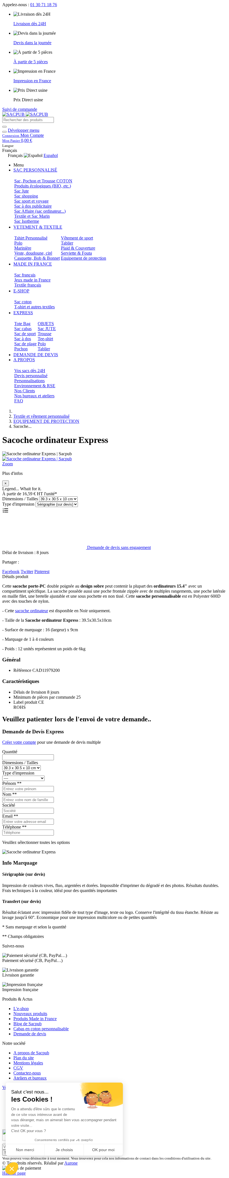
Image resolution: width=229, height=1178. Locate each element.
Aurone (71, 1163)
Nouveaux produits (30, 1013)
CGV (18, 1068)
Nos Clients (24, 390)
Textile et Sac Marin (32, 216)
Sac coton (23, 301)
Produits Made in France (35, 1018)
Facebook (11, 571)
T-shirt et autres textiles (34, 306)
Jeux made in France (32, 280)
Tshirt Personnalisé (30, 238)
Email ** (10, 816)
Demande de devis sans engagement (118, 547)
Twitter (27, 571)
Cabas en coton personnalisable (41, 1028)
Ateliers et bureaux (30, 1078)
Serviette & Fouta (76, 253)
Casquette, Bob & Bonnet (37, 258)
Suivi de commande (19, 109)
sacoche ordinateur (31, 610)
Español (51, 155)
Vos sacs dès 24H (29, 370)
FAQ (18, 400)
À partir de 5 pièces (30, 61)
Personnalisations (29, 380)
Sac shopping (26, 196)
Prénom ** (12, 783)
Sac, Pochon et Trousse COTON (43, 181)
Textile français (27, 285)
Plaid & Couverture (78, 248)
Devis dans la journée (32, 42)
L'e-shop (21, 1008)
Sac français (24, 275)
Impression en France (32, 80)
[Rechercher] (4, 127)
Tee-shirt (45, 338)
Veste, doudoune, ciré (33, 253)
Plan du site (23, 1057)
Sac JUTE (47, 328)
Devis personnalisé (30, 375)
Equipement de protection (83, 258)
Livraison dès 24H (29, 23)
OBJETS (46, 323)
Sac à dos (22, 338)
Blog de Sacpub (27, 1023)
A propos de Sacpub (31, 1052)
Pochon (21, 348)
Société (8, 805)
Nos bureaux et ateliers (34, 395)
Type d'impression (18, 504)
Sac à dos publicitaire (33, 206)
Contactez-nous (27, 1073)
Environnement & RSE (34, 385)
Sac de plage (25, 343)
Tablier (67, 243)
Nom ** (9, 794)
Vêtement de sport (77, 238)
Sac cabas (23, 328)
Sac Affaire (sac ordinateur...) (40, 211)
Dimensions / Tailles (20, 498)
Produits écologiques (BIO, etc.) (42, 186)
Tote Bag (22, 323)
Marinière (22, 248)
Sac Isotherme (26, 221)
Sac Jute (21, 191)
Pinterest (41, 571)
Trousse (44, 333)
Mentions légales (28, 1062)
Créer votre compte (19, 742)
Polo (18, 243)
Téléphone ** (14, 827)
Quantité (9, 751)
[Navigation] (4, 132)
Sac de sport (25, 333)
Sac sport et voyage (31, 201)
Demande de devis (29, 1033)
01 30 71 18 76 (43, 4)
